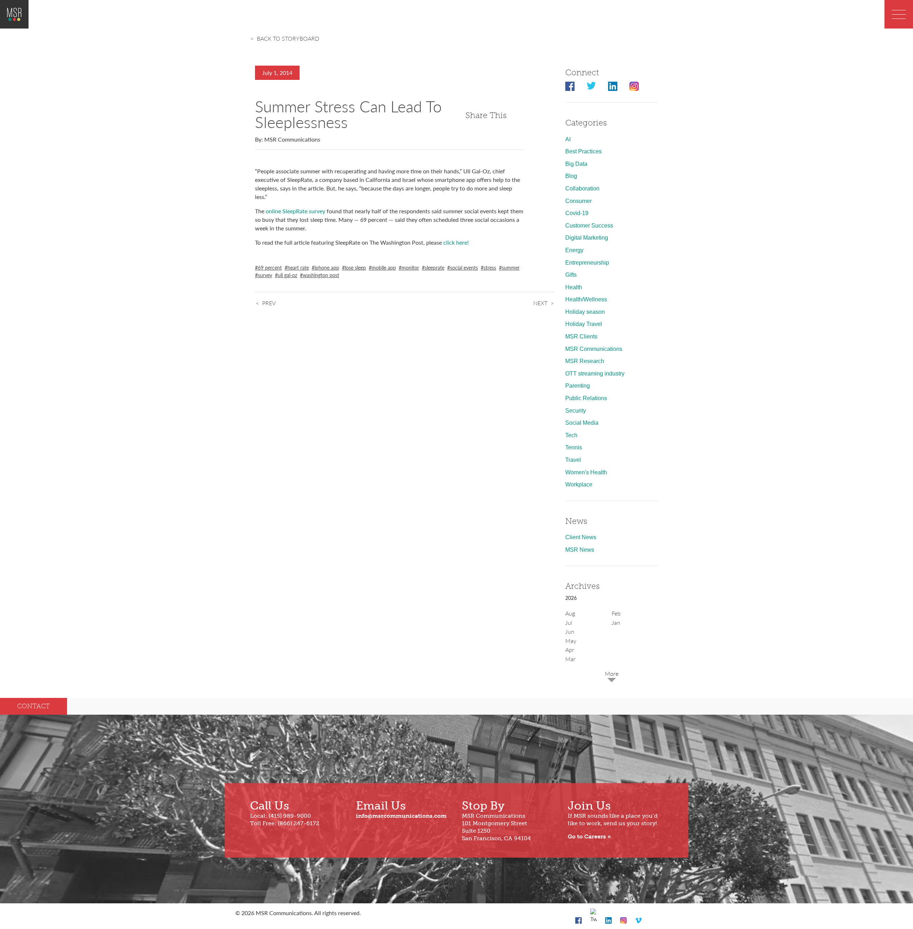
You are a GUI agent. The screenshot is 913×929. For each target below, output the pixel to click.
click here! (456, 242)
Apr (569, 649)
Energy (574, 250)
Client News (580, 537)
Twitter (591, 86)
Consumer (578, 201)
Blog (571, 176)
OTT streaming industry (594, 374)
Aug (570, 613)
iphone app (327, 267)
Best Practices (583, 151)
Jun (569, 631)
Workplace (578, 484)
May (570, 641)
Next (540, 303)
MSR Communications (593, 349)
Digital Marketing (586, 238)
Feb (616, 613)
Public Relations (586, 398)
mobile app (384, 267)
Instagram (634, 86)
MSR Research (584, 361)
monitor (410, 267)
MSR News (579, 550)
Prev (269, 303)
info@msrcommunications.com (401, 815)
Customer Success (589, 226)
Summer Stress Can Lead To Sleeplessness (348, 114)
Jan (616, 622)
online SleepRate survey (296, 211)
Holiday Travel (583, 324)
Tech (571, 435)
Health (573, 287)
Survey (265, 275)
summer (511, 267)
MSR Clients (581, 336)
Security (575, 411)
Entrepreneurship (587, 263)
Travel (573, 460)
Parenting (577, 386)
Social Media (581, 423)
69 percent (270, 267)
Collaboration (582, 188)
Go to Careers (587, 836)
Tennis (573, 447)
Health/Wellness (586, 299)
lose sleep (355, 267)
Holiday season (585, 312)
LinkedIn (612, 86)
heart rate (298, 267)
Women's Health (586, 472)
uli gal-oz (287, 275)
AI (568, 139)
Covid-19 (576, 213)
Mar (570, 659)
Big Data (576, 164)
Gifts (571, 275)
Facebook (570, 86)
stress (490, 267)
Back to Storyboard (288, 38)
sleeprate (434, 267)
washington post (321, 275)
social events (464, 267)
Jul (568, 622)
